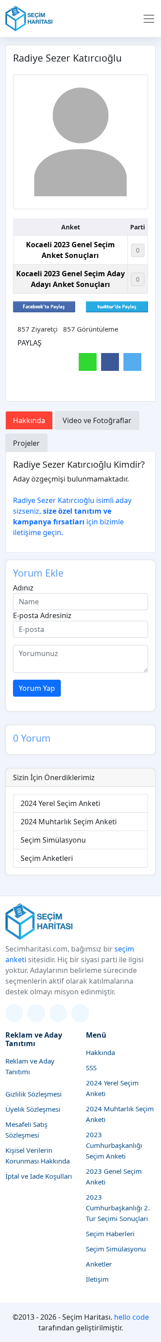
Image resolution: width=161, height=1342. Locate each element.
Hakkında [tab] (29, 420)
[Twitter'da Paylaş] (117, 306)
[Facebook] (58, 1013)
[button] (149, 19)
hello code (131, 1317)
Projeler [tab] (26, 443)
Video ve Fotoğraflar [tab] (97, 420)
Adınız (23, 588)
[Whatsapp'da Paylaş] (88, 362)
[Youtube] (80, 1013)
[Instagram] (36, 1013)
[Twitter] (14, 1013)
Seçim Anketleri (47, 858)
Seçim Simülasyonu (53, 840)
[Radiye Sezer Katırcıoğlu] (80, 142)
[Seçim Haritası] (28, 18)
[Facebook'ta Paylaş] (44, 306)
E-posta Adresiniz (42, 615)
